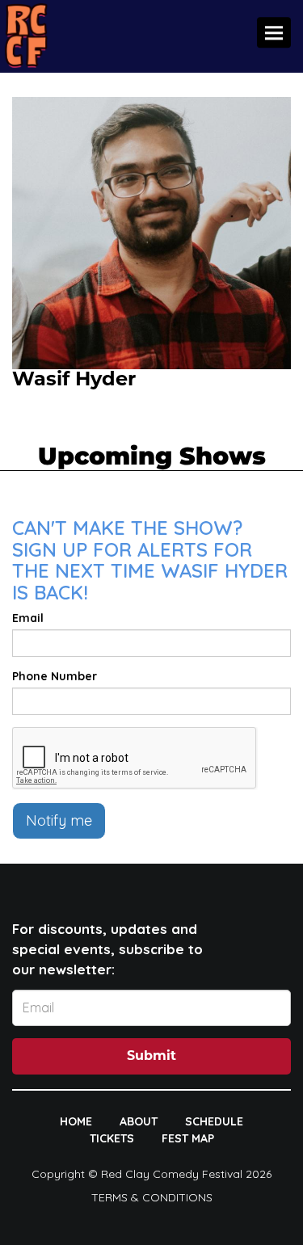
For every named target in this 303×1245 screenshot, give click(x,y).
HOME (76, 1121)
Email (28, 618)
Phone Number (54, 676)
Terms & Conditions (152, 1197)
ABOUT (139, 1121)
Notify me (59, 820)
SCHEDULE (214, 1121)
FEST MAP (188, 1138)
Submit (151, 1056)
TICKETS (112, 1138)
